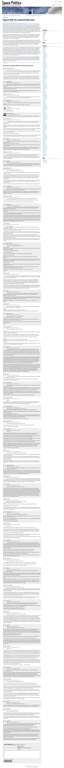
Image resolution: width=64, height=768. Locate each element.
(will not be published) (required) (24, 747)
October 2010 (45, 87)
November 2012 (45, 65)
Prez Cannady (9, 151)
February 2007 (45, 124)
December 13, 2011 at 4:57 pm (12, 327)
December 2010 (45, 85)
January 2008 (44, 115)
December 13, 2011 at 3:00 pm (12, 274)
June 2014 (44, 49)
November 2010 (45, 86)
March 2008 (44, 113)
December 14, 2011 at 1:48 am (12, 477)
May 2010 (44, 91)
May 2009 (44, 101)
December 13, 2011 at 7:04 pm (12, 383)
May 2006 (44, 132)
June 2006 (44, 131)
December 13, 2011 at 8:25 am (12, 82)
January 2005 (44, 145)
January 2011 (44, 84)
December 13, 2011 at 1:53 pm (12, 224)
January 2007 (44, 125)
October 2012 (45, 66)
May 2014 (44, 50)
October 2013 (45, 56)
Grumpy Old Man (45, 163)
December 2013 (45, 54)
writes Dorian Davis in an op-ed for (11, 47)
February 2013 (45, 63)
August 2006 (44, 129)
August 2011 (44, 78)
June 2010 (44, 90)
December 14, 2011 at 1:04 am (12, 466)
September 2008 (45, 108)
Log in (43, 159)
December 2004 (45, 146)
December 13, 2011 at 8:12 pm (12, 407)
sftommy (8, 600)
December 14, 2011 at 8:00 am (12, 512)
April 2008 (44, 112)
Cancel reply (22, 744)
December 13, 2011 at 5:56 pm (12, 347)
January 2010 (44, 94)
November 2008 (45, 106)
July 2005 (44, 140)
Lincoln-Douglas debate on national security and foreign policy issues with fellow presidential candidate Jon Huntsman (21, 26)
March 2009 (44, 103)
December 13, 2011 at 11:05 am (12, 108)
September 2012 (45, 67)
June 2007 (44, 121)
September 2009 (45, 98)
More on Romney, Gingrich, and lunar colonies (33, 15)
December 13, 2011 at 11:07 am (12, 114)
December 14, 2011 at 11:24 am (12, 559)
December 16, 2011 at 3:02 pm (12, 709)
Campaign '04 (45, 31)
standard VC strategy (13, 694)
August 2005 (44, 139)
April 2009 (44, 102)
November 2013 (45, 55)
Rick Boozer (9, 107)
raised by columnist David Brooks (24, 56)
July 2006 (44, 130)
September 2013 (45, 57)
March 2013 (44, 62)
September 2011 (45, 77)
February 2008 (45, 114)
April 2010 (44, 92)
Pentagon (44, 38)
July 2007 (44, 120)
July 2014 (44, 48)
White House (44, 40)
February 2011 (45, 83)
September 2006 (45, 128)
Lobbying (44, 35)
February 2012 (45, 73)
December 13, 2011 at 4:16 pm (12, 304)
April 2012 (44, 71)
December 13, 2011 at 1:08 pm (12, 197)
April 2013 (44, 61)
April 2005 (44, 143)
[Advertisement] (50, 22)
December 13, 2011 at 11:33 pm (12, 451)
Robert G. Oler (15, 744)
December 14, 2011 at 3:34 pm (12, 612)
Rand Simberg (9, 196)
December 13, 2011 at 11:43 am (12, 139)
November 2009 (45, 96)
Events (44, 34)
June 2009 (44, 100)
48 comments (5, 62)
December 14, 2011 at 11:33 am (12, 569)
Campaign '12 (5, 17)
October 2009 (45, 97)
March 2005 (44, 144)
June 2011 (44, 80)
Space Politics (31, 766)
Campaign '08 (45, 32)
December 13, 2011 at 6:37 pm (12, 374)
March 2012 (44, 72)
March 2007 (44, 123)
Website (19, 749)
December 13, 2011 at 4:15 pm (12, 291)
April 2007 (44, 122)
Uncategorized (45, 39)
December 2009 (45, 95)
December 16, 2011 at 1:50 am (12, 702)
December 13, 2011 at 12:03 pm (12, 152)
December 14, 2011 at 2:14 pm (12, 601)
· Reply (18, 69)
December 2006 (45, 126)
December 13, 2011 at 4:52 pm (12, 314)
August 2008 (44, 109)
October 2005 (45, 138)
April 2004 (44, 153)
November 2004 (45, 147)
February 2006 (45, 134)
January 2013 (44, 64)
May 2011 (44, 81)
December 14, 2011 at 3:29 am (12, 485)
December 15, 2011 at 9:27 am (12, 647)
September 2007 (45, 118)
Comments (60, 1)
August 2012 (44, 68)
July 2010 (44, 89)
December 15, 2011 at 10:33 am (12, 668)
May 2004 (44, 152)
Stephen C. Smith (10, 94)
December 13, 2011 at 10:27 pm (12, 421)
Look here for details (11, 687)
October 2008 (45, 107)
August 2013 (44, 58)
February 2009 (45, 104)
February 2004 (45, 155)
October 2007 (45, 117)
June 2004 (44, 151)
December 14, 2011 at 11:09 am (12, 541)
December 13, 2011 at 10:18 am (12, 101)
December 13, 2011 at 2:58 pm (12, 244)
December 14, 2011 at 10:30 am (12, 524)
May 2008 (44, 111)
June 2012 (44, 70)
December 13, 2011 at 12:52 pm (12, 169)
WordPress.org (45, 161)
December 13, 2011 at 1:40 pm (12, 205)
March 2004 (44, 154)
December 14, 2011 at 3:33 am (12, 499)
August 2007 (44, 119)
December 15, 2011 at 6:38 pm (12, 680)
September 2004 (45, 149)
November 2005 (45, 137)
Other (43, 37)
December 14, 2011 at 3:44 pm (12, 626)
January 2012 (44, 74)
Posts (56, 1)
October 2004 (45, 148)
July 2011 (44, 79)
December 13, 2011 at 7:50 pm (12, 398)
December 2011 (45, 75)
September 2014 (45, 47)
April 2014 (44, 51)
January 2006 (44, 135)
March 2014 (44, 52)
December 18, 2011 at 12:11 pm (12, 722)
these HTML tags (11, 759)
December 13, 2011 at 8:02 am (12, 69)
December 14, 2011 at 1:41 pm (12, 586)
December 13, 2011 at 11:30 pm (12, 430)
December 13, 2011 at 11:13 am (12, 119)
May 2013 (44, 60)
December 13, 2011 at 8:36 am (12, 95)
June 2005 (44, 141)
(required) (20, 746)
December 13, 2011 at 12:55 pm (12, 187)
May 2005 (44, 142)
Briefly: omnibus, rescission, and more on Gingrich (11, 15)
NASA (43, 36)
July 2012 (44, 69)
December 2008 (45, 105)
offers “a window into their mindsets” (27, 50)
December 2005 (45, 136)
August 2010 (44, 88)
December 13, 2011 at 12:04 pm (12, 162)
